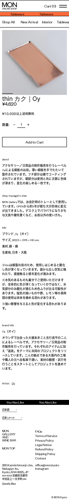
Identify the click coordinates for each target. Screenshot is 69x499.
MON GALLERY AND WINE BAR (9, 435)
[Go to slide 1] (7, 93)
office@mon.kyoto (47, 465)
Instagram (42, 468)
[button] (50, 6)
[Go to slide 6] (61, 93)
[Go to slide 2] (18, 93)
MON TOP (8, 448)
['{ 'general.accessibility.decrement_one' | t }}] (14, 125)
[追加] (28, 125)
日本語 (5, 409)
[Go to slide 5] (50, 93)
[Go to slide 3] (29, 93)
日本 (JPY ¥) (8, 417)
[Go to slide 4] (39, 93)
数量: (6, 124)
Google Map (9, 483)
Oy (13, 383)
